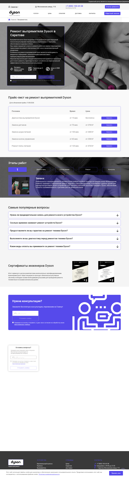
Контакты (92, 13)
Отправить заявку (46, 77)
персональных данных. (22, 324)
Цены (49, 13)
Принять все (116, 473)
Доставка (78, 13)
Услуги (35, 13)
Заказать (109, 118)
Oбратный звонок (112, 13)
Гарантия (62, 13)
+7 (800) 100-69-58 (74, 6)
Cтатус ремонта (112, 7)
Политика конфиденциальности (49, 474)
